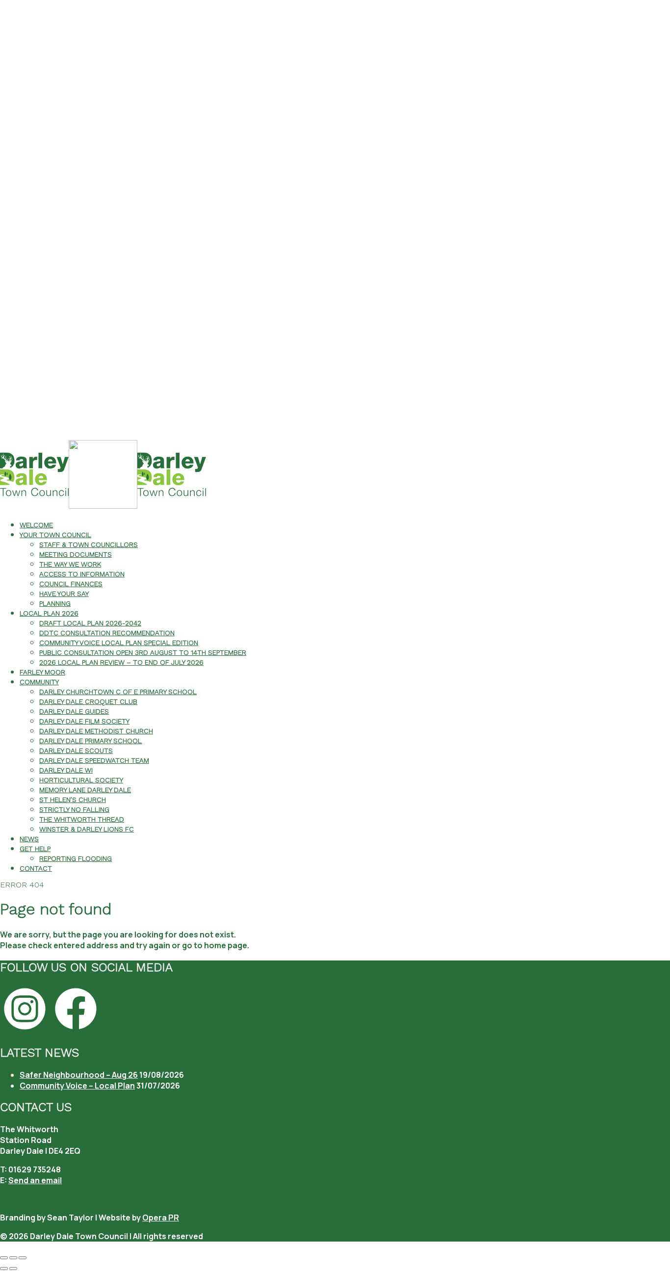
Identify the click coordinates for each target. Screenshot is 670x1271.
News (29, 839)
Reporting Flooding (75, 858)
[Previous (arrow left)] (4, 1268)
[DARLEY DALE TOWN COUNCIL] (103, 506)
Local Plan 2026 (49, 613)
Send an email (35, 1180)
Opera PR (160, 1217)
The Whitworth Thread (81, 819)
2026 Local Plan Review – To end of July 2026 (121, 662)
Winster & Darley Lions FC (86, 829)
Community (39, 682)
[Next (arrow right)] (13, 1268)
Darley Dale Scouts (76, 750)
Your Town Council (55, 535)
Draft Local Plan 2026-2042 (90, 623)
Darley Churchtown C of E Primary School (118, 692)
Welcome (36, 525)
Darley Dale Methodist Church (96, 731)
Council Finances (71, 584)
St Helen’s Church (72, 800)
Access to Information (82, 574)
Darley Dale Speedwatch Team (94, 760)
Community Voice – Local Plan (77, 1085)
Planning (55, 603)
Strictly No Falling (74, 809)
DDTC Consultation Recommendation (107, 633)
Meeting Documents (75, 554)
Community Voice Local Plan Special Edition (118, 643)
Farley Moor (42, 672)
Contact (36, 868)
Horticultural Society (81, 780)
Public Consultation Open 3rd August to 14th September (142, 652)
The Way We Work (70, 564)
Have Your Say (64, 593)
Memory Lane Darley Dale (85, 790)
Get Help (35, 849)
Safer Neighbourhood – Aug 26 (79, 1074)
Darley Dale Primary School (90, 741)
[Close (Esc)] (4, 1257)
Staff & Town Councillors (88, 544)
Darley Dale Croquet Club (88, 701)
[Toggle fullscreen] (13, 1257)
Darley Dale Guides (74, 711)
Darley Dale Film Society (84, 721)
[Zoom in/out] (22, 1257)
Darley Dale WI (66, 770)
